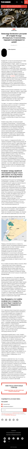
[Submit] (25, 410)
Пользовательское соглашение (13, 432)
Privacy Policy (7, 415)
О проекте (13, 430)
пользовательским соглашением (18, 412)
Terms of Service (13, 415)
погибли (12, 76)
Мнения (14, 30)
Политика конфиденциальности (13, 434)
